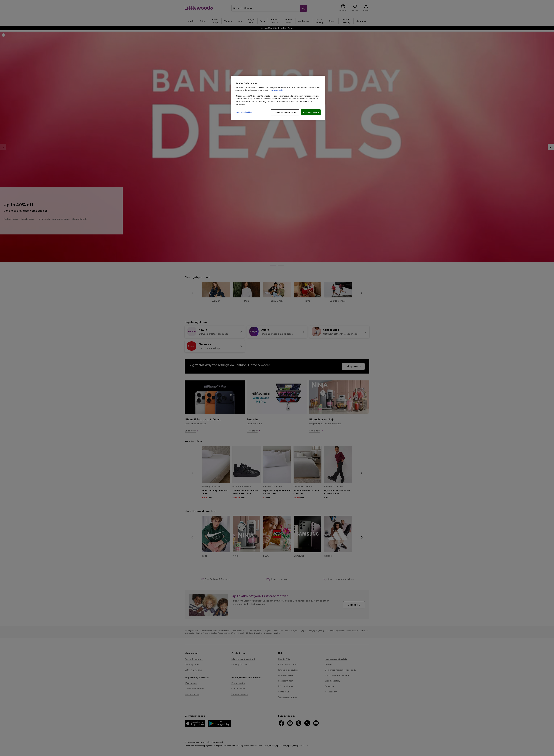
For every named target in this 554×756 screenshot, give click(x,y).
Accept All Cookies (311, 112)
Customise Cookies (243, 112)
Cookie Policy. (278, 90)
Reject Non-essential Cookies (285, 112)
